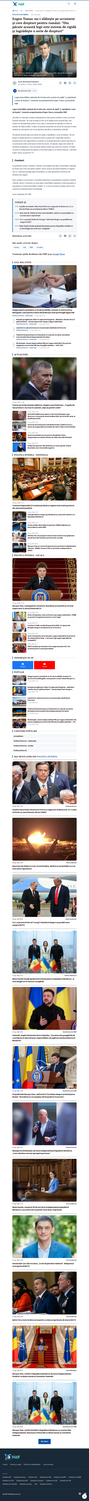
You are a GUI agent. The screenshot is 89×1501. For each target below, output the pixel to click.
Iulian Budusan (71, 806)
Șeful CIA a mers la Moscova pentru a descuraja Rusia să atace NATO (44, 1320)
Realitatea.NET (7, 1477)
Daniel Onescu (32, 81)
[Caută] (69, 4)
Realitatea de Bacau (26, 1484)
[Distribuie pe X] (75, 83)
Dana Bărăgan (71, 1370)
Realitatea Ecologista (37, 1480)
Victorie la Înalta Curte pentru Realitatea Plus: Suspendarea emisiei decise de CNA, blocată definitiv (50, 436)
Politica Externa (29, 10)
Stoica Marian (71, 863)
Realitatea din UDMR (75, 1477)
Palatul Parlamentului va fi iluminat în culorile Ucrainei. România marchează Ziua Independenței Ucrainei (43, 336)
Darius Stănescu (71, 975)
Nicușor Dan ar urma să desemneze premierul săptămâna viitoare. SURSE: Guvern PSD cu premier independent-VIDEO (52, 548)
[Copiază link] (60, 83)
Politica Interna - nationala (22, 316)
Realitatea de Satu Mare (10, 1484)
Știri (21, 10)
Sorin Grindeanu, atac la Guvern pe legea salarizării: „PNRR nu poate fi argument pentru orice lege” (52, 616)
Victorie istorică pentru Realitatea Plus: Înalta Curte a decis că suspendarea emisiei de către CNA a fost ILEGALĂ (51, 426)
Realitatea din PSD (8, 1480)
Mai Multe (44, 1441)
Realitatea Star (32, 1477)
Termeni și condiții (15, 1464)
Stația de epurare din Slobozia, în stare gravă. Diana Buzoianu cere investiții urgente (49, 447)
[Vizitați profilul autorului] (14, 83)
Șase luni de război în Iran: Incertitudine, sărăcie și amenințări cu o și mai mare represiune (47, 214)
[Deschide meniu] (75, 4)
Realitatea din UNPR (60, 1477)
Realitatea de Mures (46, 1484)
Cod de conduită (48, 1464)
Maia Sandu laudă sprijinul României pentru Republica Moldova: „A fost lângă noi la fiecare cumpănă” (46, 227)
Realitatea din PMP (70, 1032)
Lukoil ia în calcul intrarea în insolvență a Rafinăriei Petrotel (41, 328)
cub (24, 247)
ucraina (40, 247)
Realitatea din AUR (45, 1477)
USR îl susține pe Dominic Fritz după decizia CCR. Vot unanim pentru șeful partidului (49, 647)
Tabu (36, 1484)
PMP (31, 247)
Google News (59, 254)
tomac (16, 247)
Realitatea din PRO (22, 1480)
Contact (5, 1464)
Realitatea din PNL (65, 1480)
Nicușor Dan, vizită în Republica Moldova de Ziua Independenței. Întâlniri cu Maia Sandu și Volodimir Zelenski (42, 1375)
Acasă (16, 10)
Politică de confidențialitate (32, 1464)
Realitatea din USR (51, 1480)
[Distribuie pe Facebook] (65, 83)
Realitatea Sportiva (20, 1477)
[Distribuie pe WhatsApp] (70, 83)
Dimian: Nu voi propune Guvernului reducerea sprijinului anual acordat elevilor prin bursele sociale (51, 537)
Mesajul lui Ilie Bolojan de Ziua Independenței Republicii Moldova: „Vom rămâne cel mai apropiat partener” (42, 1152)
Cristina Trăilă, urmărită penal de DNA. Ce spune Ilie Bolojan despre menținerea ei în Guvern (49, 626)
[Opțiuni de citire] (84, 1496)
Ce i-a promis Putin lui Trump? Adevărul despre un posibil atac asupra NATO (46, 220)
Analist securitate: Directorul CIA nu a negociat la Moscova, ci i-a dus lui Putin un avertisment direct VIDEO (46, 207)
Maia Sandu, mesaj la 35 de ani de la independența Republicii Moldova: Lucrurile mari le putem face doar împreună (40, 1208)
